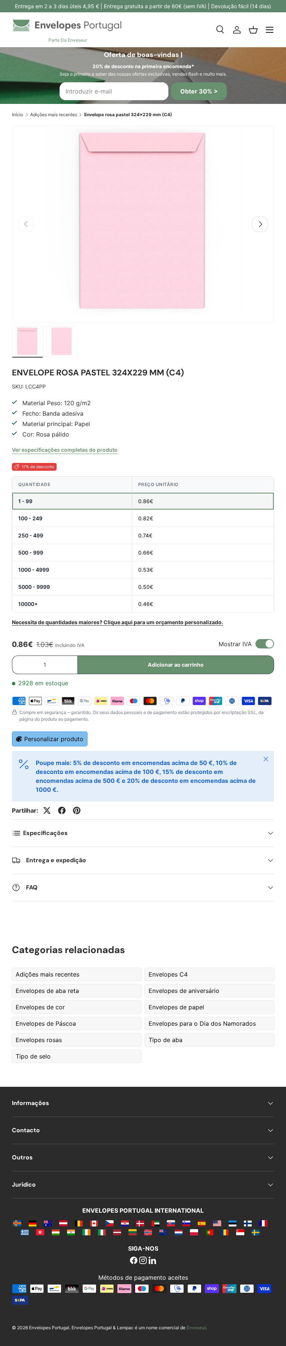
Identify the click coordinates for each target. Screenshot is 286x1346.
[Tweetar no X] (46, 810)
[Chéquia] (109, 1223)
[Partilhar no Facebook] (61, 810)
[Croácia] (125, 1223)
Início (17, 114)
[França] (263, 1223)
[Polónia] (194, 1232)
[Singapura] (240, 1232)
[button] (253, 30)
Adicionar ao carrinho (176, 664)
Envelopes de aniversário (184, 990)
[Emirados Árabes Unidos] (155, 1223)
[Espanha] (202, 1223)
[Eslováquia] (171, 1223)
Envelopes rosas (39, 1040)
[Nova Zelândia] (163, 1232)
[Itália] (102, 1232)
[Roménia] (225, 1232)
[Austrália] (48, 1223)
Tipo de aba (165, 1040)
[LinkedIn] (152, 1261)
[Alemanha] (32, 1223)
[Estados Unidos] (217, 1223)
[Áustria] (63, 1223)
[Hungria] (56, 1232)
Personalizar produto (53, 739)
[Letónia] (117, 1232)
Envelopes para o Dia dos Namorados (202, 1023)
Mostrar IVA (235, 644)
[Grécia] (25, 1232)
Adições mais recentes (53, 114)
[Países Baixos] (178, 1232)
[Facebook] (133, 1261)
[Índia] (71, 1232)
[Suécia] (256, 1232)
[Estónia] (232, 1223)
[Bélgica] (79, 1223)
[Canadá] (94, 1223)
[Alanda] (17, 1223)
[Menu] (269, 30)
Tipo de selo (33, 1056)
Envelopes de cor (40, 1007)
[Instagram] (143, 1261)
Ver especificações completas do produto (65, 450)
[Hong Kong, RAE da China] (40, 1232)
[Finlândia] (248, 1223)
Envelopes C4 (168, 974)
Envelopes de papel (176, 1007)
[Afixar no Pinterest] (76, 810)
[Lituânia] (132, 1232)
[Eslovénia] (186, 1223)
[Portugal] (209, 1232)
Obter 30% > (199, 91)
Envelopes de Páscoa (46, 1023)
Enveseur (196, 1327)
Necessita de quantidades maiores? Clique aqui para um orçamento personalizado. (117, 622)
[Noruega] (148, 1232)
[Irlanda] (86, 1232)
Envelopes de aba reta (47, 990)
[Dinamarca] (140, 1223)
